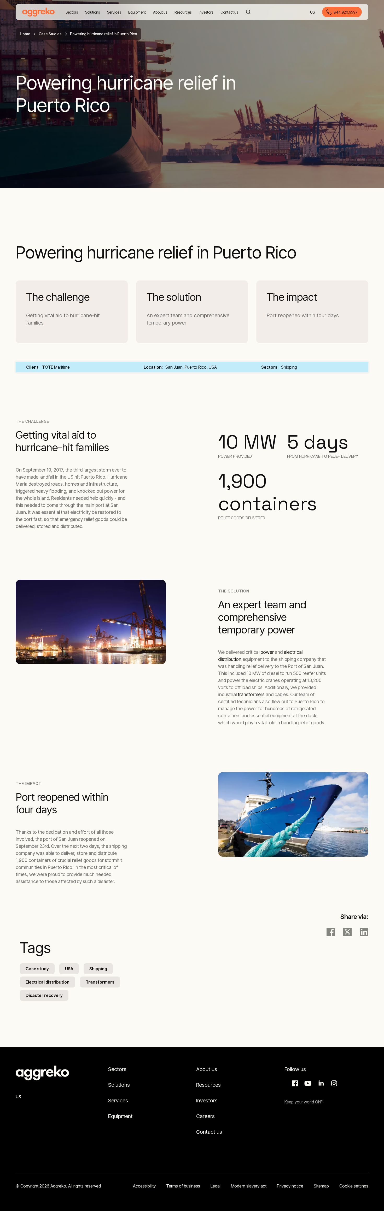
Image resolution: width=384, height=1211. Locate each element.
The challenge (58, 297)
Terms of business (183, 1186)
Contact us (209, 1132)
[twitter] (347, 932)
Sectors (117, 1069)
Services (118, 1100)
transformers (251, 694)
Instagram (333, 1083)
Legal (215, 1186)
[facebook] (331, 932)
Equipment (120, 1116)
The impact (292, 297)
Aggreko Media (307, 1083)
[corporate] (38, 12)
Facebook (294, 1083)
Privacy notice (290, 1186)
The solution (174, 297)
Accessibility (144, 1186)
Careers (205, 1116)
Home (25, 34)
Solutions (119, 1085)
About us (206, 1069)
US (313, 12)
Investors (207, 1100)
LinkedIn (320, 1083)
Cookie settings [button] (353, 1186)
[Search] (248, 12)
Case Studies (50, 34)
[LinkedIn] (364, 932)
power (267, 652)
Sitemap (321, 1186)
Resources (208, 1085)
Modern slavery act (248, 1186)
